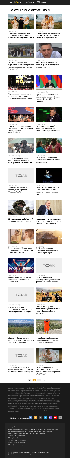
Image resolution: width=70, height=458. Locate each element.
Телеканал (43, 2)
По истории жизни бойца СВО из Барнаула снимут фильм (20, 220)
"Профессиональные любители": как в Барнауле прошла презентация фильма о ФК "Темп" (48, 370)
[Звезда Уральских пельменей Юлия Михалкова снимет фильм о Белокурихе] (21, 294)
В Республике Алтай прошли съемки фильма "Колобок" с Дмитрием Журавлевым (48, 35)
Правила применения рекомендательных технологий (43, 454)
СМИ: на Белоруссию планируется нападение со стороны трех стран (47, 250)
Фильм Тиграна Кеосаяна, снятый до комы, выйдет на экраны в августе (47, 64)
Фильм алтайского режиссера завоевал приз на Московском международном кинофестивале (21, 129)
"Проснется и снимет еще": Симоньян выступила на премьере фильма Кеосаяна (20, 96)
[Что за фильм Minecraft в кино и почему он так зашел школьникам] (49, 145)
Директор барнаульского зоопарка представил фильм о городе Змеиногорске (21, 340)
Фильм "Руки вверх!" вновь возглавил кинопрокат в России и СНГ (19, 279)
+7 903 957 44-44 (15, 435)
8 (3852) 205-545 (15, 440)
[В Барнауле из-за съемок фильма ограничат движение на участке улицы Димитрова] (21, 355)
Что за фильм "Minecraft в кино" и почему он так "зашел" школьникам (48, 159)
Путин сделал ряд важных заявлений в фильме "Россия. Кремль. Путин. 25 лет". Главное (48, 97)
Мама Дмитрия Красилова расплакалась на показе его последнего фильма (47, 340)
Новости (31, 2)
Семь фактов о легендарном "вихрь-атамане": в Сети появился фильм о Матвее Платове (47, 190)
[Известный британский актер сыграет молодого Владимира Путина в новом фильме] (49, 207)
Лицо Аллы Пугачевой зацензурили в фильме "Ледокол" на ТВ (18, 189)
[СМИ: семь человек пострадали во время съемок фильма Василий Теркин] (49, 265)
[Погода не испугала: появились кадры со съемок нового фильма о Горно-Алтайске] (49, 294)
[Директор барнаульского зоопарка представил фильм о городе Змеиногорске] (21, 326)
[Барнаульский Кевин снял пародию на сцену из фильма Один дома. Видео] (21, 236)
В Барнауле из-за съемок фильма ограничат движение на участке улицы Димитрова (20, 369)
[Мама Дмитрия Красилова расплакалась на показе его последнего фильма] (49, 326)
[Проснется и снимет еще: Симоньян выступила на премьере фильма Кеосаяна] (21, 82)
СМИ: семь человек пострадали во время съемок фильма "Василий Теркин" (48, 279)
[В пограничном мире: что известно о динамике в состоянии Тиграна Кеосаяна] (49, 114)
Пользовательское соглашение (40, 452)
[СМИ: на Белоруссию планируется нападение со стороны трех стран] (49, 236)
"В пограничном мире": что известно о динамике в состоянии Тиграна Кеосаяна (48, 128)
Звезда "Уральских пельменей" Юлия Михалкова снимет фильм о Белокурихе (20, 309)
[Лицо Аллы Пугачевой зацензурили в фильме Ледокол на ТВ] (21, 175)
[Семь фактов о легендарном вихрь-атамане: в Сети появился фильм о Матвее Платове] (49, 175)
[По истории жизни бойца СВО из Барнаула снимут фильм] (21, 207)
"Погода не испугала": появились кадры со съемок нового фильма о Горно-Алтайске (48, 309)
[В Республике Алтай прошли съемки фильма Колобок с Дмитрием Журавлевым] (49, 21)
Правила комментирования (20, 454)
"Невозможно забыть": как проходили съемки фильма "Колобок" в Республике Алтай (21, 35)
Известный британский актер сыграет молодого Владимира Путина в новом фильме (48, 221)
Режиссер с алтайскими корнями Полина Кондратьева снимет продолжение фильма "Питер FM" (21, 65)
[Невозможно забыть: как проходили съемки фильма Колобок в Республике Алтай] (21, 21)
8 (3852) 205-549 (15, 442)
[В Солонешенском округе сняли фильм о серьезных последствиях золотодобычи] (21, 145)
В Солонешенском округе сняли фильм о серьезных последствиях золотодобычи (20, 160)
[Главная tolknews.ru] (17, 2)
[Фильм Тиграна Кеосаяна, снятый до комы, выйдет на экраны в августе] (49, 50)
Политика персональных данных (21, 452)
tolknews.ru (16, 427)
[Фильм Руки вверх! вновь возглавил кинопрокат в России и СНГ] (21, 265)
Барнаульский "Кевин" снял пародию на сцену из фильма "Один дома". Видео (20, 250)
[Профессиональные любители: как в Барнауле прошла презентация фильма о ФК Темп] (49, 355)
